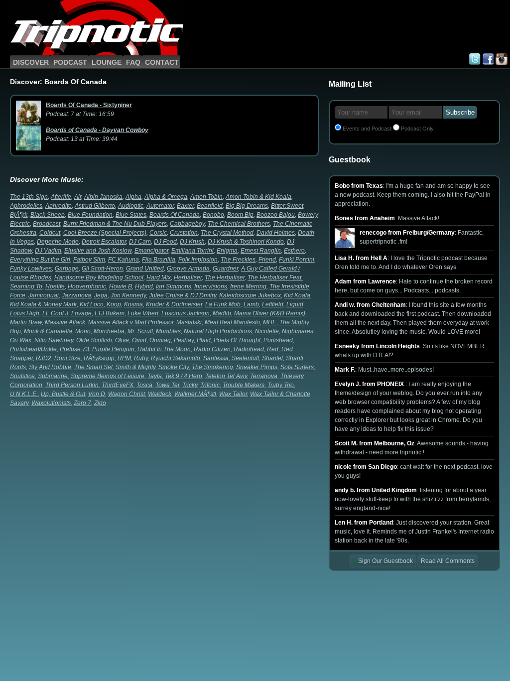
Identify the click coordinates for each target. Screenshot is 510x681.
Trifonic (210, 385)
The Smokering (212, 367)
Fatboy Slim (89, 259)
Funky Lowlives (31, 268)
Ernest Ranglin (261, 250)
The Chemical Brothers (239, 223)
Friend (267, 259)
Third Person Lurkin (72, 385)
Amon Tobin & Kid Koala (258, 196)
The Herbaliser (225, 277)
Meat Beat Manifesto (232, 322)
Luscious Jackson (185, 313)
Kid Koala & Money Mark (43, 304)
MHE (269, 322)
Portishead (278, 340)
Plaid (204, 340)
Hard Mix (158, 277)
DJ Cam (140, 241)
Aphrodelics (26, 205)
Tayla (154, 376)
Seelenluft (245, 358)
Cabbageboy (187, 223)
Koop (114, 304)
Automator (160, 205)
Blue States (131, 214)
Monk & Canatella (48, 331)
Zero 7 (82, 403)
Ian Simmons (173, 286)
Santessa (216, 358)
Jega (101, 295)
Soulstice (22, 376)
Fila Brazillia (158, 259)
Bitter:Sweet (287, 205)
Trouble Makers (243, 385)
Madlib (222, 313)
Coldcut (49, 232)
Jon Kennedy (128, 295)
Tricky (189, 385)
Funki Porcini (296, 259)
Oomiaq (160, 340)
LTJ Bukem (110, 313)
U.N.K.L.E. (24, 394)
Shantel (272, 358)
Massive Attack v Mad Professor (130, 322)
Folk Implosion (198, 259)
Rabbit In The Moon (164, 349)
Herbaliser (188, 277)
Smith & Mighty (135, 367)
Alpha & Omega (165, 196)
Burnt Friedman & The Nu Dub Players (115, 223)
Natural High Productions (218, 331)
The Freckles (238, 259)
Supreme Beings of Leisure (107, 376)
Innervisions (210, 286)
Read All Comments (448, 560)
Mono (83, 331)
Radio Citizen (212, 349)
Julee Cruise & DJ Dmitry (182, 295)
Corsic (158, 232)
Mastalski (189, 322)
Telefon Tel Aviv (226, 376)
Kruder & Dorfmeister (174, 304)
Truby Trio (280, 385)
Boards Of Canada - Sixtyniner (89, 105)
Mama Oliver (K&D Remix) (269, 313)
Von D (96, 394)
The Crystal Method (227, 232)
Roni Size (67, 358)
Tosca (144, 385)
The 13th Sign (29, 196)
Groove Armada (188, 268)
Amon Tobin (206, 196)
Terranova (263, 376)
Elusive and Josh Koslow (97, 250)
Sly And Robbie (50, 367)
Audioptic (130, 205)
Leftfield (272, 304)
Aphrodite (58, 205)
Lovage (81, 313)
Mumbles (168, 331)
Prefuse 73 (74, 349)
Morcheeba (109, 331)
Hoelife (55, 286)
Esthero (294, 250)
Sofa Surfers (297, 367)
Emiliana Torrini (192, 250)
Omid (139, 340)
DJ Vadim (48, 250)
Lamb (251, 304)
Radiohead (249, 349)
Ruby (141, 358)
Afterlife (61, 196)
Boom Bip (240, 214)
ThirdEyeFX (117, 385)
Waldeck (159, 394)
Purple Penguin (113, 349)
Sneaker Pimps (256, 367)
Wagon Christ (126, 394)
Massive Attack (65, 322)
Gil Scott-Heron (102, 268)
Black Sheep (47, 214)
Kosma (133, 304)
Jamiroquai (43, 295)
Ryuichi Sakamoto (175, 358)
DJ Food (165, 241)
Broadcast (46, 223)
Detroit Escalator (104, 241)
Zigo (100, 403)
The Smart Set (93, 367)
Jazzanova (76, 295)
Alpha (133, 196)
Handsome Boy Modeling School (98, 277)
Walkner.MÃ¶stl (195, 394)
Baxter (185, 205)
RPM (124, 358)
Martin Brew (26, 322)
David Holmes (275, 232)
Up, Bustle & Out (63, 394)
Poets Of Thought (237, 340)
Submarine (53, 376)
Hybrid (144, 286)
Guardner (225, 268)
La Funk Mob (223, 304)
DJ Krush (192, 241)
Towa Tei (167, 385)
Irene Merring (248, 286)
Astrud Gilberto (95, 205)
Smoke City (173, 367)
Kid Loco (92, 304)
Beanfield (210, 205)
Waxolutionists (51, 403)
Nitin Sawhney (53, 340)
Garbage (67, 268)
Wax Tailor (233, 394)
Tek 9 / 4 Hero (183, 376)
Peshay (184, 340)
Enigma (227, 250)
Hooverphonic (87, 286)
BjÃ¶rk (18, 214)
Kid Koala (297, 295)
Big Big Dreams (247, 205)
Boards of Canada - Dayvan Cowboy (97, 130)
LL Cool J (55, 313)
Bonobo (213, 214)
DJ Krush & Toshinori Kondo (246, 241)
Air (77, 196)
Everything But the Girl (40, 259)
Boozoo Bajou (275, 214)
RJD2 (43, 358)
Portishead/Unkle (33, 349)
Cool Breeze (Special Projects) (104, 232)
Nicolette (267, 331)
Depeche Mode (58, 241)
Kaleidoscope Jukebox (250, 295)
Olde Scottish (94, 340)
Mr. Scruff (140, 331)
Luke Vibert (143, 313)
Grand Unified (145, 268)
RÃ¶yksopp (99, 358)
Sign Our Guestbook (383, 560)
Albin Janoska (103, 196)
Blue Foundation (90, 214)
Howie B (120, 286)
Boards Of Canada (174, 214)
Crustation (184, 232)
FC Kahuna (123, 259)
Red (272, 349)
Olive (122, 340)
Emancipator (151, 250)
